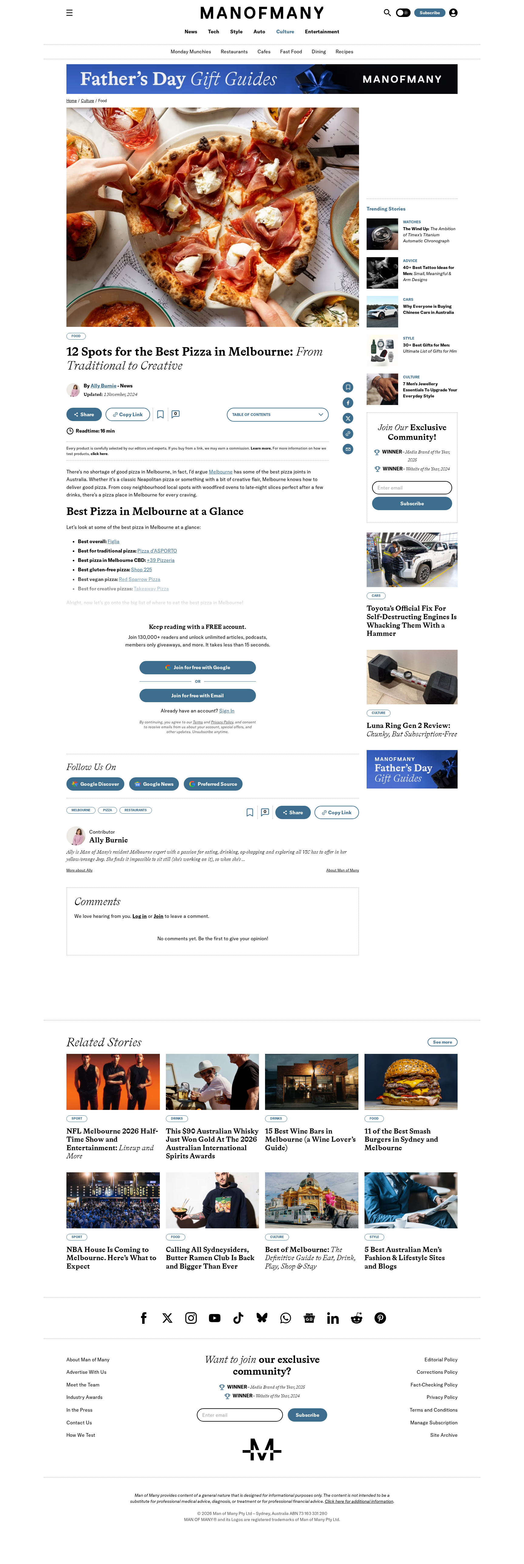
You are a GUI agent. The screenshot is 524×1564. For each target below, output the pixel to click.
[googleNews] (309, 1318)
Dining (319, 51)
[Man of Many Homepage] (262, 12)
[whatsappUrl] (285, 1318)
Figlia (113, 541)
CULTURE (411, 377)
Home (71, 100)
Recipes (344, 51)
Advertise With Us (86, 1372)
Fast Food (291, 51)
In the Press (79, 1410)
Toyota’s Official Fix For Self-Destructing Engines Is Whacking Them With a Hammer (412, 621)
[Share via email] (348, 449)
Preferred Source (217, 784)
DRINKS (177, 1119)
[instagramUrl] (191, 1318)
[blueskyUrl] (262, 1318)
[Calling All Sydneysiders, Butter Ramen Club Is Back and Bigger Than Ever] (212, 1200)
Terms (198, 722)
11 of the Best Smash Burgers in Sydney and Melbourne (401, 1139)
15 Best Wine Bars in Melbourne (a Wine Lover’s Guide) (310, 1139)
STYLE (408, 338)
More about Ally (79, 870)
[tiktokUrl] (238, 1318)
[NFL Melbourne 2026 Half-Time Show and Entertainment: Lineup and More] (113, 1082)
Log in (140, 916)
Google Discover (99, 784)
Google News (158, 784)
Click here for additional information (359, 1501)
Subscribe (430, 12)
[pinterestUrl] (380, 1318)
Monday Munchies (191, 51)
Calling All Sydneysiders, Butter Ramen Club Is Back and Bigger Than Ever (210, 1257)
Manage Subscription (434, 1423)
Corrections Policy (437, 1372)
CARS (408, 299)
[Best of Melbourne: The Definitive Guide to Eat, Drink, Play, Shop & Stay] (311, 1200)
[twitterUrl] (167, 1318)
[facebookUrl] (143, 1318)
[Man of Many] (262, 1449)
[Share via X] (351, 293)
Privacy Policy (222, 722)
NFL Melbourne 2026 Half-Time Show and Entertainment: (112, 1144)
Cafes (263, 51)
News (191, 31)
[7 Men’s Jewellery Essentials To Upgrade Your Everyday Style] (382, 389)
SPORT (77, 1119)
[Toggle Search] (388, 12)
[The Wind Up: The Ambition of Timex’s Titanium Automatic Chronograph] (382, 234)
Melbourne (221, 472)
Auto (259, 31)
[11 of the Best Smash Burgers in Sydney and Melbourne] (411, 1082)
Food (102, 100)
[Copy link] (351, 319)
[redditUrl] (356, 1318)
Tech (213, 31)
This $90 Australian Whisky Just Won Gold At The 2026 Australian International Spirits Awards (212, 1144)
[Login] (453, 12)
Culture (285, 31)
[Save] (160, 414)
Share (87, 414)
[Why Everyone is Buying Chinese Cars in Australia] (382, 311)
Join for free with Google (202, 667)
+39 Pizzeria (161, 560)
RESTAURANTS (136, 810)
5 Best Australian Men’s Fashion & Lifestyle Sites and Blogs (404, 1257)
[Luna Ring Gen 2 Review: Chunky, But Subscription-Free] (412, 677)
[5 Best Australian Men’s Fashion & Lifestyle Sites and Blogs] (411, 1200)
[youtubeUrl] (214, 1318)
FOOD (76, 336)
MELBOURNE (81, 810)
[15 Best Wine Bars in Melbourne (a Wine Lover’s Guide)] (311, 1082)
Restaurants (234, 51)
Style (236, 31)
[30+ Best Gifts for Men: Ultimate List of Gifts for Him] (382, 350)
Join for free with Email (197, 695)
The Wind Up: (429, 235)
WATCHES (412, 222)
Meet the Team (82, 1385)
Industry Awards (84, 1397)
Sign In (226, 711)
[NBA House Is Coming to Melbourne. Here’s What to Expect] (113, 1200)
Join (158, 916)
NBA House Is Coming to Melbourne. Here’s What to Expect (111, 1257)
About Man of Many (342, 870)
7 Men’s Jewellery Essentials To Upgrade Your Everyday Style (430, 390)
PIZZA (107, 810)
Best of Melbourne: (310, 1257)
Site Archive (444, 1435)
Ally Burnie (103, 386)
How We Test (80, 1435)
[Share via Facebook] (351, 280)
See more (442, 1042)
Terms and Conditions (434, 1410)
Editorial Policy (441, 1359)
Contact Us (79, 1423)
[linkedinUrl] (333, 1318)
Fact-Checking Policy (434, 1385)
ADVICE (410, 260)
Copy (131, 414)
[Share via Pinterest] (351, 306)
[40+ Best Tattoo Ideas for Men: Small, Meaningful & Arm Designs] (382, 273)
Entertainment (322, 31)
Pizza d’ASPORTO (157, 551)
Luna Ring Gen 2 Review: (412, 729)
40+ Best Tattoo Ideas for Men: (428, 273)
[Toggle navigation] (71, 12)
